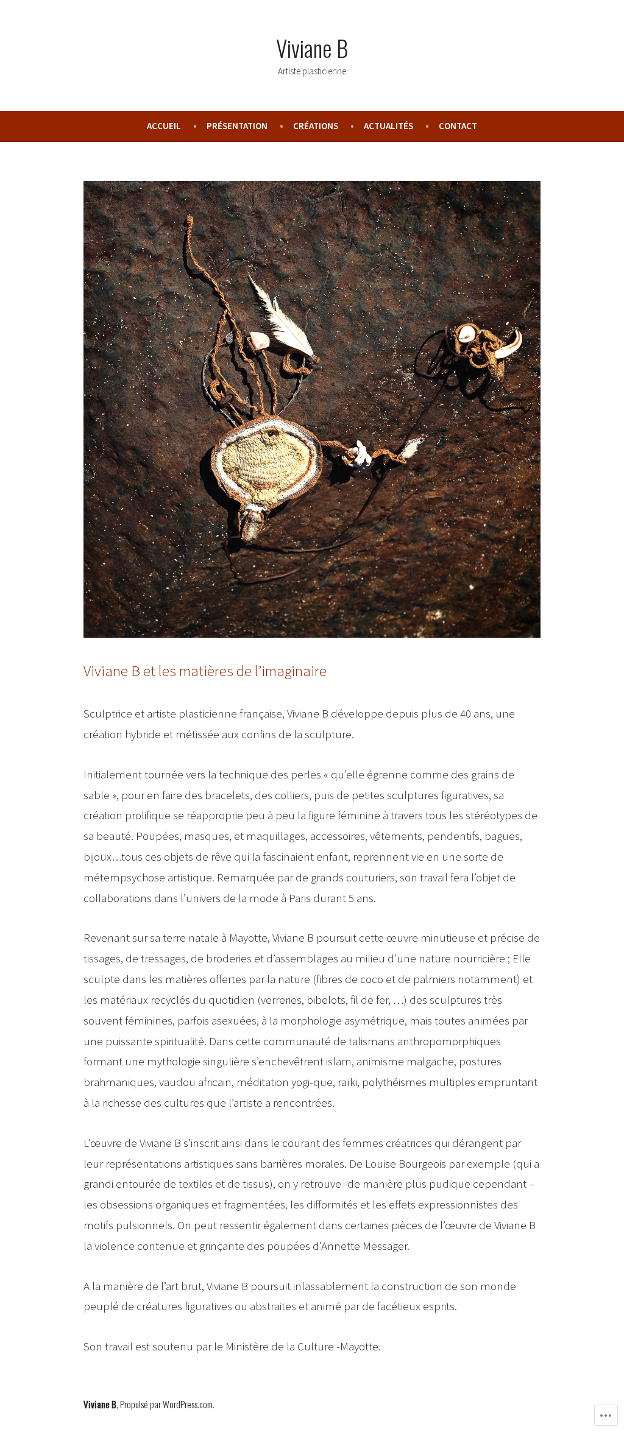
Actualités (388, 126)
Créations (315, 126)
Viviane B (312, 47)
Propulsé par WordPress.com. (167, 1404)
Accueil (164, 126)
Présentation (237, 126)
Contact (458, 126)
